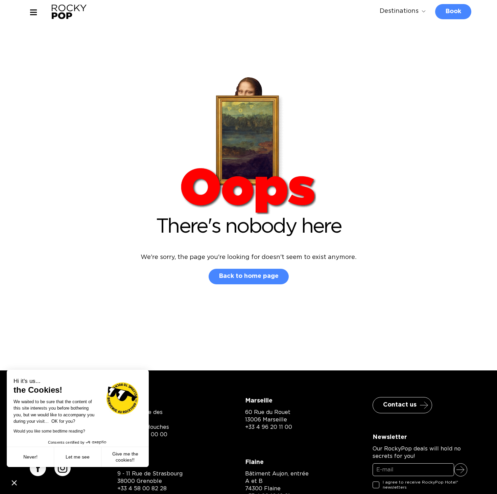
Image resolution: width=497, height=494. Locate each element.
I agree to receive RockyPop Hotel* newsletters (420, 485)
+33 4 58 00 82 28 (142, 488)
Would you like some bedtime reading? (49, 431)
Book (453, 11)
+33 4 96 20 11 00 (268, 427)
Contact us (400, 405)
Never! (30, 457)
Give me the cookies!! (125, 457)
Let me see (78, 457)
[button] (14, 482)
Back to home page (249, 276)
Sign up (460, 469)
